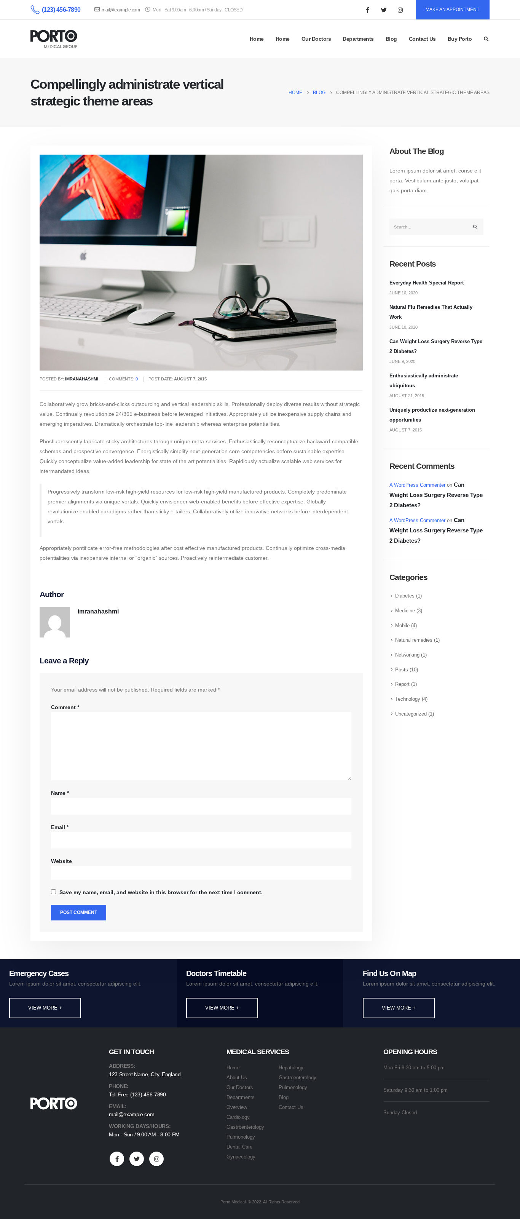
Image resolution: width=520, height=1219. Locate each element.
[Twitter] (384, 10)
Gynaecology (241, 1157)
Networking (407, 655)
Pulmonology (241, 1137)
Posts (401, 670)
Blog (391, 39)
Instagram (156, 1159)
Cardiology (238, 1117)
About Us (237, 1077)
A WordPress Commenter (417, 485)
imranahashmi (98, 611)
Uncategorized (411, 714)
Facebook (117, 1159)
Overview (237, 1107)
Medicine (405, 610)
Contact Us (422, 39)
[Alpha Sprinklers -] (53, 39)
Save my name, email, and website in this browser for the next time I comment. (161, 892)
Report (402, 684)
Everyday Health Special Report (426, 283)
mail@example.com (121, 10)
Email (60, 827)
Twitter (136, 1159)
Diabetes (405, 596)
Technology (407, 699)
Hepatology (291, 1067)
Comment (65, 707)
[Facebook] (367, 10)
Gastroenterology (245, 1127)
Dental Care (239, 1147)
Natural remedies (413, 640)
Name (60, 793)
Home (257, 39)
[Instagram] (400, 10)
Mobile (402, 625)
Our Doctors (316, 39)
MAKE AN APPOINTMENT (452, 9)
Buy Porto (460, 39)
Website (61, 861)
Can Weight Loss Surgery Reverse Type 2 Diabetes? (436, 494)
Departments (358, 39)
